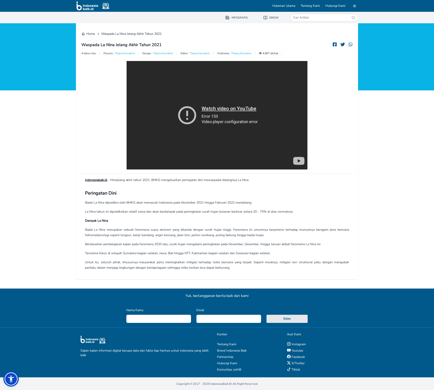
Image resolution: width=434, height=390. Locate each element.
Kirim (287, 319)
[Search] (353, 17)
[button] (11, 378)
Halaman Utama (283, 6)
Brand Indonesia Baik (232, 350)
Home (90, 34)
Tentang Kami (310, 6)
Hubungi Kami (335, 6)
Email (200, 310)
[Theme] (354, 5)
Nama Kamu (135, 310)
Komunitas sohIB (229, 369)
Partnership (225, 357)
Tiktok (295, 369)
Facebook (298, 357)
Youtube (297, 350)
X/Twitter (298, 363)
